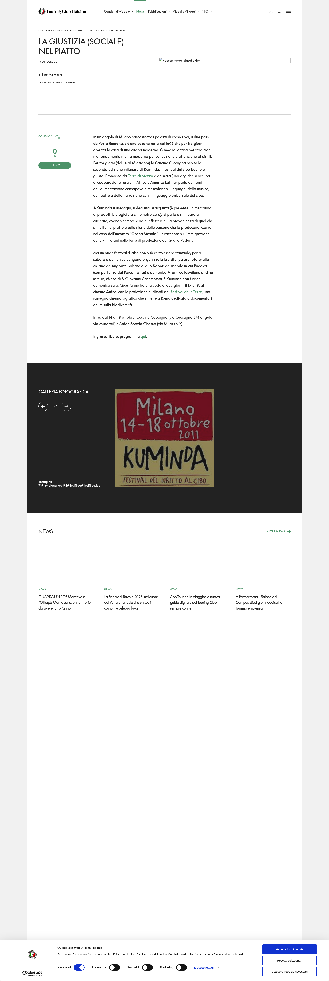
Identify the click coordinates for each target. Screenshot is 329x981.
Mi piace (54, 165)
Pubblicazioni (157, 11)
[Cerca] (279, 11)
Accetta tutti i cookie (289, 949)
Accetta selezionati (289, 960)
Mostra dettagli (204, 967)
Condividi (45, 136)
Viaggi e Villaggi (184, 11)
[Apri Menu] (288, 11)
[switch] (114, 967)
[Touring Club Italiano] (62, 11)
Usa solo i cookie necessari (290, 971)
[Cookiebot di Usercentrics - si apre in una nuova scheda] (32, 973)
